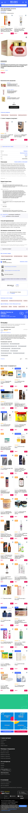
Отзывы (2, 763)
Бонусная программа (5, 758)
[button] (14, 107)
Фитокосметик (4, 306)
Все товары (3, 11)
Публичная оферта (5, 783)
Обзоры (2, 765)
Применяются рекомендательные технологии (11, 787)
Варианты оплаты (5, 752)
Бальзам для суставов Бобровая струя (6, 382)
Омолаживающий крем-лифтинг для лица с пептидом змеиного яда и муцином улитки (20, 405)
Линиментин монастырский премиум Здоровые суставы (6, 512)
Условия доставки (7, 731)
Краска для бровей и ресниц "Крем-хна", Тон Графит (20, 135)
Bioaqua (25, 151)
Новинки (3, 743)
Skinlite (10, 306)
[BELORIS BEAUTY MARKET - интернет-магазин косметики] (14, 2)
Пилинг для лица (4, 115)
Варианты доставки (5, 754)
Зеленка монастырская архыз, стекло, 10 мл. (5, 664)
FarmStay (15, 306)
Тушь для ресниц (13, 115)
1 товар (17, 284)
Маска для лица (4, 300)
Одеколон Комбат (6, 598)
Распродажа (3, 740)
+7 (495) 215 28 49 (6, 770)
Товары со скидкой (21, 731)
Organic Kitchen (21, 306)
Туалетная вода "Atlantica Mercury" (19, 686)
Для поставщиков (5, 785)
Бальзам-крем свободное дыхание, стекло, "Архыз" (20, 425)
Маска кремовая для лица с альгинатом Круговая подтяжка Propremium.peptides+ (19, 30)
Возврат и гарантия (5, 756)
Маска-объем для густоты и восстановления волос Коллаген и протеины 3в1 (6, 448)
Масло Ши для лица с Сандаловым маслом (20, 512)
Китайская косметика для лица (15, 300)
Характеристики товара (7, 146)
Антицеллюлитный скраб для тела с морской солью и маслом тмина (7, 404)
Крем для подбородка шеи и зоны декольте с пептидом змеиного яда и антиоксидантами (20, 470)
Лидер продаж (4, 745)
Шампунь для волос (22, 115)
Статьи (2, 767)
